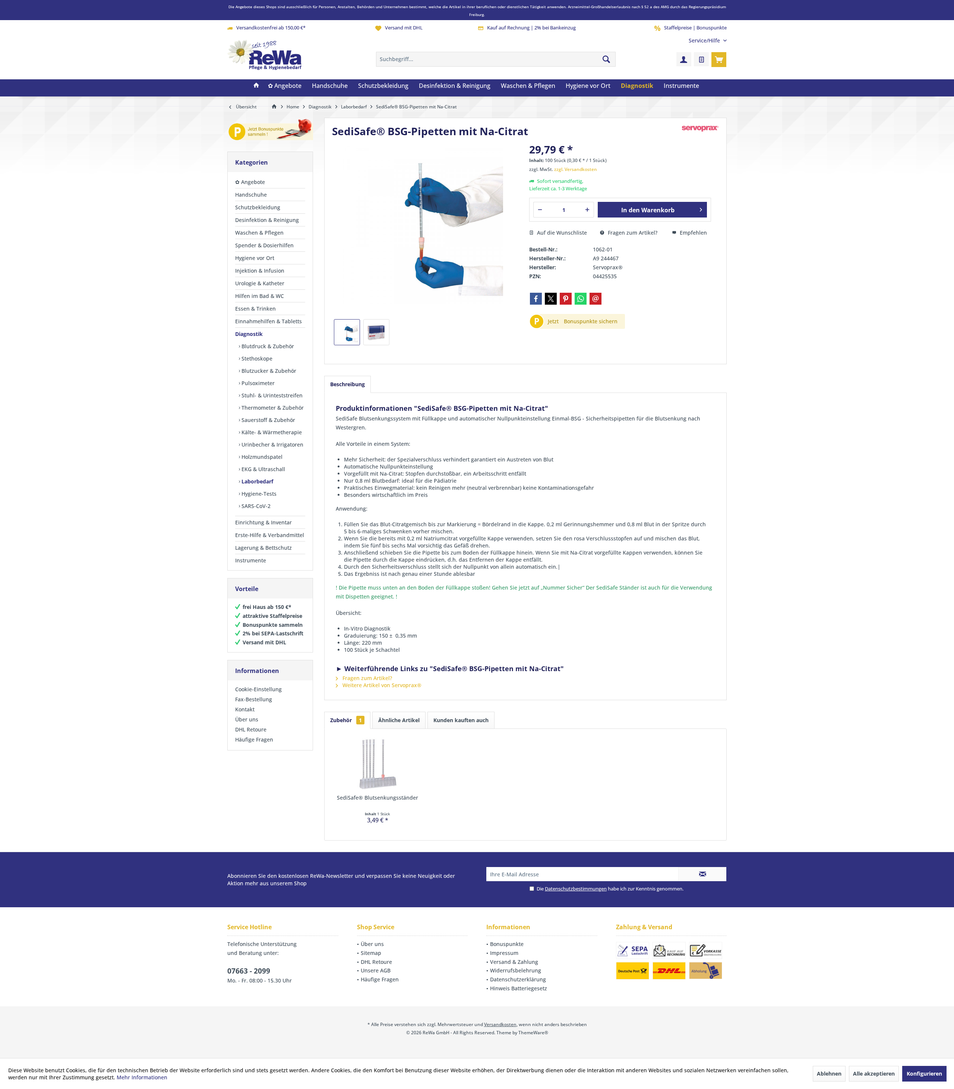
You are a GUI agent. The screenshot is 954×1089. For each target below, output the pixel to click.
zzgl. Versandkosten (575, 169)
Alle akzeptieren (874, 1073)
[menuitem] (705, 40)
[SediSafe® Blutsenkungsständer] (377, 764)
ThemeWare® (533, 1032)
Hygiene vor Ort (254, 257)
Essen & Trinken (255, 308)
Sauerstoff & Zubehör (267, 419)
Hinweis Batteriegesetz (518, 988)
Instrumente (250, 560)
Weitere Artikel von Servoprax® (381, 685)
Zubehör (346, 720)
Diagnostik (249, 333)
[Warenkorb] (719, 59)
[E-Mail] (595, 299)
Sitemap (371, 952)
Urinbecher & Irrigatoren (271, 444)
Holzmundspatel (261, 456)
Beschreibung (347, 384)
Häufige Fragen (254, 739)
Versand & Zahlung (514, 961)
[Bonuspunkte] (270, 131)
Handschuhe (251, 194)
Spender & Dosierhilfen (264, 245)
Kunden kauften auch (461, 720)
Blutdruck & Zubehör (267, 346)
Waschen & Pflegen (259, 232)
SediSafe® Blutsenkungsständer (377, 797)
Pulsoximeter (257, 383)
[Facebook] (536, 299)
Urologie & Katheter (259, 283)
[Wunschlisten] (701, 59)
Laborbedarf (256, 481)
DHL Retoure (250, 729)
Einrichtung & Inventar (263, 522)
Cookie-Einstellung (258, 689)
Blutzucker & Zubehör (268, 370)
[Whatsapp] (581, 299)
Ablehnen (829, 1073)
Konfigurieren (924, 1073)
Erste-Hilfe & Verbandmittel (269, 535)
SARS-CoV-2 (255, 505)
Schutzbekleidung (257, 207)
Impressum (504, 952)
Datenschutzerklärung (518, 979)
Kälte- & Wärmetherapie (271, 432)
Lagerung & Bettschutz (263, 547)
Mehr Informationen (142, 1077)
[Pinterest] (566, 299)
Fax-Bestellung (253, 699)
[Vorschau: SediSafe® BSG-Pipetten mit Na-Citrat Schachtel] (376, 332)
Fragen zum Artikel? (631, 232)
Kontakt (245, 709)
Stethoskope (256, 358)
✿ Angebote (250, 181)
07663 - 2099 (248, 971)
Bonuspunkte (507, 943)
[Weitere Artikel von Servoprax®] (700, 129)
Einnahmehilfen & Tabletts (268, 321)
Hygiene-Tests (258, 493)
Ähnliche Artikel (399, 720)
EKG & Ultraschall (262, 469)
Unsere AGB (376, 970)
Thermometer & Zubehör (272, 407)
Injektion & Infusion (259, 270)
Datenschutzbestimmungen (576, 888)
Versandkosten (500, 1024)
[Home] (256, 86)
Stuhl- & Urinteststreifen (271, 395)
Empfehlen (692, 232)
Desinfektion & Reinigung (267, 219)
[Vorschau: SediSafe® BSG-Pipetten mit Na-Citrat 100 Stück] (347, 332)
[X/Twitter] (551, 299)
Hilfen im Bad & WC (259, 295)
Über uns (246, 719)
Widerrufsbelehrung (515, 970)
